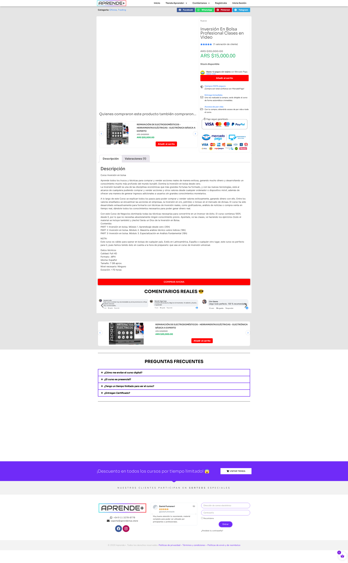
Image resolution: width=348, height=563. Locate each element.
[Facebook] (118, 528)
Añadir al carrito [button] (166, 144)
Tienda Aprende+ (175, 3)
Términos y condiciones (193, 545)
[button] (186, 10)
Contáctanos (199, 3)
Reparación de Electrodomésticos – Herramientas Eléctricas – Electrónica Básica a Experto (166, 127)
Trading (122, 10)
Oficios (113, 10)
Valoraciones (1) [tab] (135, 158)
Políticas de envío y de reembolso (223, 545)
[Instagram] (126, 528)
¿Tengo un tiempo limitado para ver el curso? (129, 386)
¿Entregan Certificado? (117, 393)
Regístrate (221, 3)
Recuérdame (208, 518)
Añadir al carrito (224, 78)
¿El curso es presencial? (117, 379)
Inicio (157, 3)
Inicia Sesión (239, 3)
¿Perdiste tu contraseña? (212, 531)
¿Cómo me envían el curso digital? (123, 372)
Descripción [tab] (111, 158)
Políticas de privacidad (169, 545)
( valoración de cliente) (225, 44)
